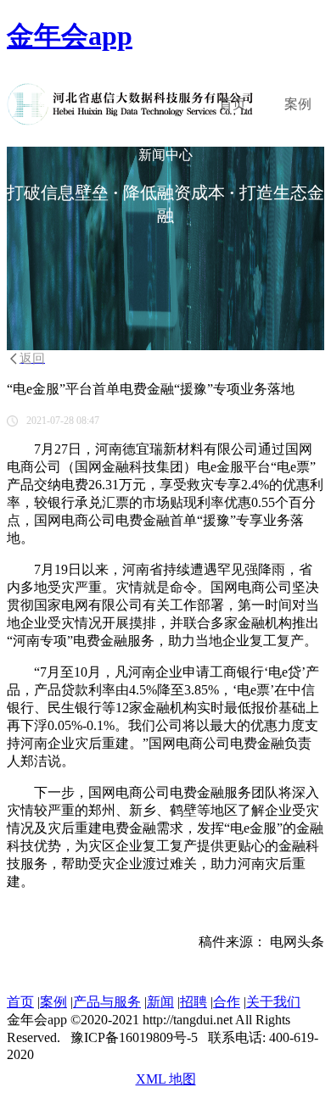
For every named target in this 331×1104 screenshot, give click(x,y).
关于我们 (273, 1002)
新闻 (160, 1002)
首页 (232, 104)
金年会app (69, 35)
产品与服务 (107, 1002)
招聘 (193, 1002)
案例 (297, 104)
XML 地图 (166, 1079)
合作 (226, 1002)
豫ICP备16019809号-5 (134, 1037)
